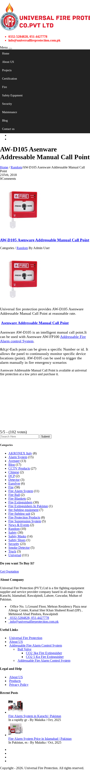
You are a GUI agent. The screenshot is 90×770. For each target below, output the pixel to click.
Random (16, 167)
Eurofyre (14, 483)
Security (7, 103)
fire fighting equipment (23, 510)
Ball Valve (24, 649)
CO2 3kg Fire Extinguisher (44, 653)
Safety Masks (17, 536)
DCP (11, 476)
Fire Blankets (17, 498)
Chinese (13, 472)
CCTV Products (19, 468)
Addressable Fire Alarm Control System (35, 645)
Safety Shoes (17, 540)
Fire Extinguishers (20, 502)
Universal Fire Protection (25, 638)
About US (8, 61)
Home (5, 53)
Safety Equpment (12, 95)
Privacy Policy (18, 684)
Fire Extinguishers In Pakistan (28, 506)
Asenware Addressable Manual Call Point (35, 323)
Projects (7, 70)
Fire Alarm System (20, 491)
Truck (12, 551)
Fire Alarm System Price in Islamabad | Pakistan (40, 738)
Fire (4, 87)
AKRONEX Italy (20, 453)
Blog (5, 120)
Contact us (8, 129)
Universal (14, 555)
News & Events (18, 525)
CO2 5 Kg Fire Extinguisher (45, 657)
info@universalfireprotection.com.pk (33, 621)
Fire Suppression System (24, 521)
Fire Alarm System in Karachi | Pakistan (34, 716)
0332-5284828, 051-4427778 (28, 618)
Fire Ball (14, 495)
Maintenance (9, 112)
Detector (14, 479)
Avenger (14, 461)
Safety (12, 532)
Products (15, 681)
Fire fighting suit (19, 513)
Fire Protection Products (24, 517)
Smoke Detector (19, 547)
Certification (9, 78)
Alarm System (17, 457)
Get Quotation (9, 571)
